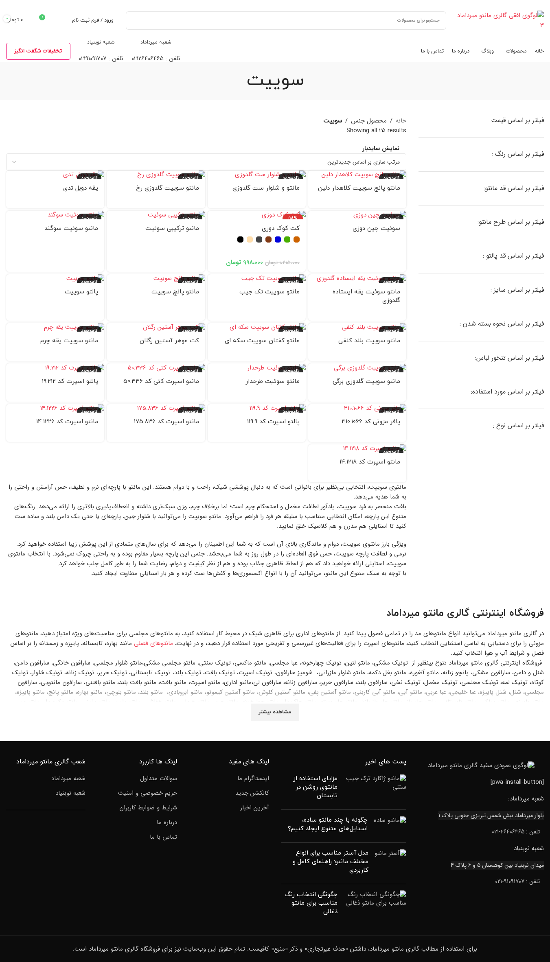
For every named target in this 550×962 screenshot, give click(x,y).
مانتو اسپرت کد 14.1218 (370, 462)
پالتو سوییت (81, 292)
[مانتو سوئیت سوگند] (55, 215)
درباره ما (167, 822)
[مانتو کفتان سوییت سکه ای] (257, 327)
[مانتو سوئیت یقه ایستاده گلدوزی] (357, 278)
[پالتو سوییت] (55, 278)
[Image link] (481, 765)
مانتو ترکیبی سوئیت (172, 228)
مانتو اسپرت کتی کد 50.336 (161, 381)
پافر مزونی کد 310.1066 (371, 422)
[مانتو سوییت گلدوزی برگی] (357, 367)
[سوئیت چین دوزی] (357, 215)
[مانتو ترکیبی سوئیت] (156, 215)
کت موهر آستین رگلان (169, 341)
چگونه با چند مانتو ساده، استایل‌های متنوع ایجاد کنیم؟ (328, 824)
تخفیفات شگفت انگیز (38, 51)
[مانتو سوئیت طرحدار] (257, 367)
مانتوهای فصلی (153, 643)
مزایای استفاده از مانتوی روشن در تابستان (315, 787)
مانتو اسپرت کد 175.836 (166, 422)
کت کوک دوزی (281, 228)
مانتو (433, 613)
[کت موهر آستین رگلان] (156, 327)
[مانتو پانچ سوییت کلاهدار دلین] (357, 175)
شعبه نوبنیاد (70, 793)
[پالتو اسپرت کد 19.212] (55, 367)
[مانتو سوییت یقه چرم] (55, 327)
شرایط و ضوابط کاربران (148, 808)
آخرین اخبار (254, 808)
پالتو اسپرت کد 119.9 (273, 422)
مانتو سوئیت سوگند (71, 228)
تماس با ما (163, 837)
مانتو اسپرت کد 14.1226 (67, 422)
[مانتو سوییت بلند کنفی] (357, 327)
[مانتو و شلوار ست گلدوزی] (257, 175)
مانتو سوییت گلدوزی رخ (167, 188)
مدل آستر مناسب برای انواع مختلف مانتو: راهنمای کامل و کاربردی (330, 862)
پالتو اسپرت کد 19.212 (70, 381)
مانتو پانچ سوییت (175, 292)
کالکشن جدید (252, 793)
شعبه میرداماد (68, 778)
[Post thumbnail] (375, 788)
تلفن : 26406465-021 (516, 831)
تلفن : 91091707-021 (517, 881)
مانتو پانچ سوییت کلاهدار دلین (359, 188)
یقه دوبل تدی (80, 188)
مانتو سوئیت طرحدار (272, 381)
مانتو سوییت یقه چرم (69, 341)
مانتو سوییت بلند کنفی (369, 341)
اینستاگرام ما (253, 778)
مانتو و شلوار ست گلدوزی (266, 188)
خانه (401, 121)
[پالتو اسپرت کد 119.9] (257, 408)
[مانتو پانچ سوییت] (156, 278)
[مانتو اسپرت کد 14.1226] (55, 408)
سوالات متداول (158, 778)
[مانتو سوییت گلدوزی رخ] (156, 175)
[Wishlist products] (60, 20)
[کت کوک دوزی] (257, 215)
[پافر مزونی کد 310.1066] (357, 408)
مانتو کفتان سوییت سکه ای (262, 341)
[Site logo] (499, 20)
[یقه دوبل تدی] (55, 175)
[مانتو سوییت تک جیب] (257, 278)
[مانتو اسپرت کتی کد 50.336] (156, 367)
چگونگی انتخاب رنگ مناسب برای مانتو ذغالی (311, 903)
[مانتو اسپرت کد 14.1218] (357, 448)
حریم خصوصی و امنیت (147, 793)
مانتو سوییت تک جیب (269, 292)
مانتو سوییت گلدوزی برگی (366, 381)
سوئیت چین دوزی (376, 228)
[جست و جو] (135, 20)
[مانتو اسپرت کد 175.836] (156, 408)
